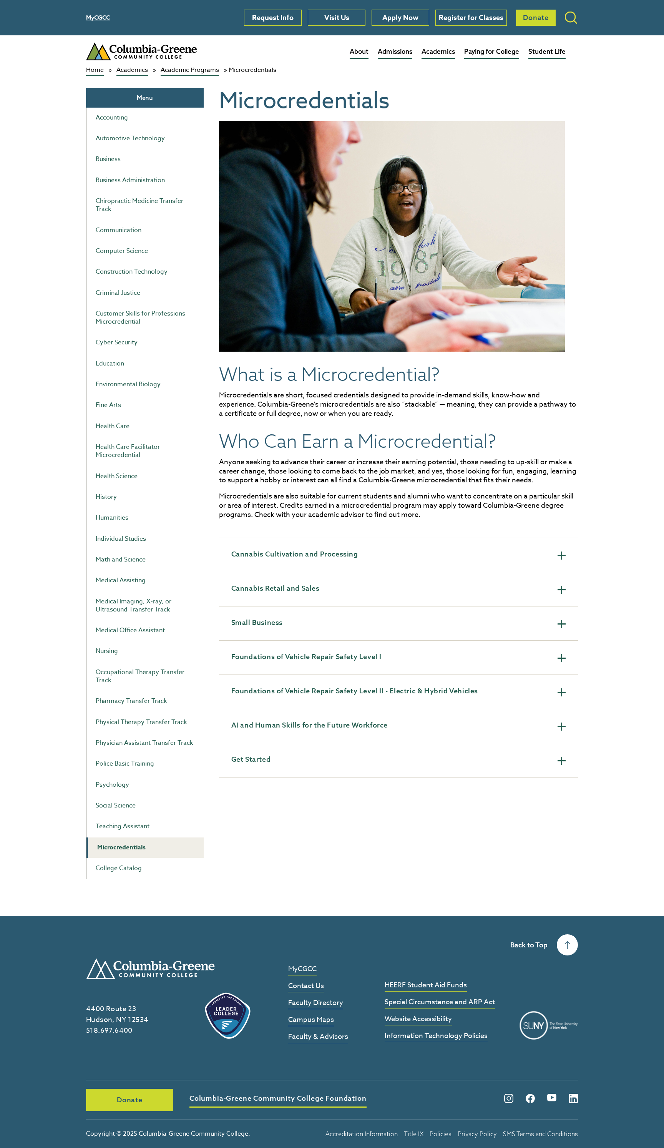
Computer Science (122, 251)
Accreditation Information (361, 1134)
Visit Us (336, 18)
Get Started (251, 759)
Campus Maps (311, 1020)
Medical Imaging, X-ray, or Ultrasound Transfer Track (133, 605)
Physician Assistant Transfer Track (144, 743)
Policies (441, 1134)
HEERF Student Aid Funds (426, 985)
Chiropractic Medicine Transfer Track (139, 205)
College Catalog (119, 868)
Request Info (273, 18)
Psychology (112, 784)
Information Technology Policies (436, 1036)
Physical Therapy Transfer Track (141, 722)
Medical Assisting (121, 580)
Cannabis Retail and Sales (275, 588)
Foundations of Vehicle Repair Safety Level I (306, 656)
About (359, 51)
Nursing (107, 651)
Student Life (547, 51)
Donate (536, 17)
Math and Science (121, 559)
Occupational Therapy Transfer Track (140, 676)
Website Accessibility (418, 1019)
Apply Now (400, 18)
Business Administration (130, 180)
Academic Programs (190, 70)
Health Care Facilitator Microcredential (128, 451)
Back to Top (529, 944)
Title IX (413, 1134)
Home (95, 70)
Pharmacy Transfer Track (131, 701)
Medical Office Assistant (130, 630)
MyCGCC (98, 17)
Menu (145, 97)
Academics (438, 51)
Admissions (395, 51)
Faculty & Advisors (318, 1037)
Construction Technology (132, 271)
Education (110, 363)
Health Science (117, 476)
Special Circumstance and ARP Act (440, 1002)
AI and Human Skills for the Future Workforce (309, 725)
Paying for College (491, 51)
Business (108, 159)
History (106, 497)
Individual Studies (121, 538)
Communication (118, 230)
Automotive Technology (130, 138)
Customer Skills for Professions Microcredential (140, 317)
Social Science (116, 805)
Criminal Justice (118, 292)
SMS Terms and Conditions (540, 1134)
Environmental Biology (128, 384)
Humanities (112, 517)
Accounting (112, 117)
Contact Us (306, 986)
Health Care (112, 426)
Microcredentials (121, 847)
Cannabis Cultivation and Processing (294, 554)
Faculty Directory (315, 1003)
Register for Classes (471, 18)
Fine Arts (108, 405)
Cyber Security (117, 342)
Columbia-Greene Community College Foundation (278, 1098)
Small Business (257, 622)
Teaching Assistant (122, 826)
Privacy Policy (477, 1134)
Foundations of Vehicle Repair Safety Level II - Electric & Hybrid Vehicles (354, 690)
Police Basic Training (125, 763)
